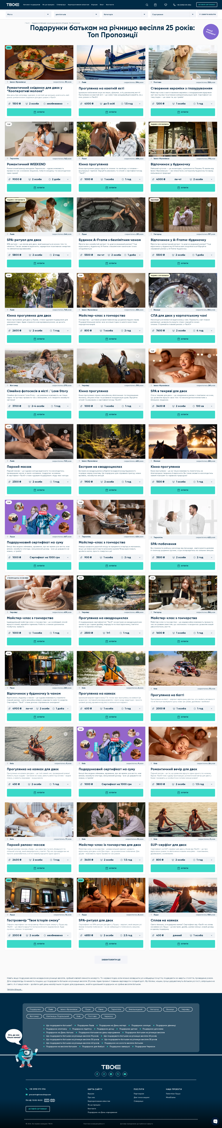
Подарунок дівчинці (166, 1025)
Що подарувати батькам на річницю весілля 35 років (130, 1039)
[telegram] (111, 1074)
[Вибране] (166, 4)
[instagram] (104, 1074)
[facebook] (97, 1074)
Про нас (91, 1097)
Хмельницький (135, 1009)
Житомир (14, 385)
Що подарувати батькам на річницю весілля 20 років (130, 1036)
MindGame (171, 1097)
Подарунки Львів (85, 1025)
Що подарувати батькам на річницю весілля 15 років (72, 1036)
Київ (83, 688)
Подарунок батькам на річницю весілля (145, 1032)
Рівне (12, 688)
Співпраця (61, 5)
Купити (40, 112)
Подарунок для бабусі (93, 1046)
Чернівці (85, 385)
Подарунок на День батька (59, 1032)
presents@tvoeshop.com (40, 1095)
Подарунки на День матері (112, 1025)
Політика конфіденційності (94, 1124)
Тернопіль (14, 159)
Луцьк (84, 159)
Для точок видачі (141, 1097)
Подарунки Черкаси (145, 1046)
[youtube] (125, 1074)
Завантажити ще (111, 959)
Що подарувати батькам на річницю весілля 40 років (72, 1043)
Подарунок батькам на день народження (99, 1032)
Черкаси (108, 1016)
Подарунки (35, 1009)
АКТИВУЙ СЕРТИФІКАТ (206, 5)
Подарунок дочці (105, 1029)
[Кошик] (156, 5)
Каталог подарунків (31, 5)
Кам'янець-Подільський (58, 1016)
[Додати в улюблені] (65, 52)
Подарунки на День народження (102, 1112)
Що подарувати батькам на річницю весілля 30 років (72, 1039)
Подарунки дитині (128, 1029)
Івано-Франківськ (18, 82)
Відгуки (94, 5)
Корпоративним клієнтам (78, 5)
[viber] (118, 1074)
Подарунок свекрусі (119, 1046)
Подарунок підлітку (82, 1029)
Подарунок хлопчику (56, 1029)
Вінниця (156, 310)
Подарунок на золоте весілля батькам (123, 1043)
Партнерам (139, 1094)
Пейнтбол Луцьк (173, 1094)
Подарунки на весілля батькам (61, 1046)
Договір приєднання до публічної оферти (136, 1124)
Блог (102, 5)
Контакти (110, 5)
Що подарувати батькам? (59, 1025)
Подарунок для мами (152, 1029)
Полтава (157, 82)
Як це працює (48, 5)
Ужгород (157, 234)
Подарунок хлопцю (141, 1025)
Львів (83, 82)
